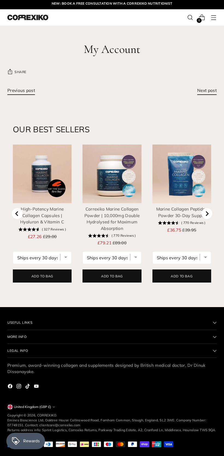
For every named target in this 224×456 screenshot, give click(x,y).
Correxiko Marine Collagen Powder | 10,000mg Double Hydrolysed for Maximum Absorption (112, 218)
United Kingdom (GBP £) (32, 407)
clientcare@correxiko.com (60, 425)
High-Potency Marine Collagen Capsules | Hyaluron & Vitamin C (42, 215)
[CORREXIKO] (27, 17)
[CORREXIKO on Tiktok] (28, 387)
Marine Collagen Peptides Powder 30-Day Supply (182, 212)
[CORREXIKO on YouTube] (37, 387)
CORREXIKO (47, 415)
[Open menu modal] (213, 17)
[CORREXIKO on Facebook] (10, 387)
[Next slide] (206, 213)
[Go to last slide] (17, 213)
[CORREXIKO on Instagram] (19, 387)
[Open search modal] (190, 17)
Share (20, 72)
